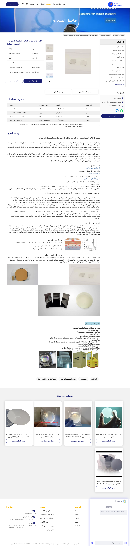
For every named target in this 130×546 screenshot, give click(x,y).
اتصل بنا (32, 4)
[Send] (92, 543)
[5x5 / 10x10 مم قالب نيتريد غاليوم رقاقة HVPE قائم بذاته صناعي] (109, 417)
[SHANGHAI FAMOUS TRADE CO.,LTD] (114, 4)
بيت (64, 4)
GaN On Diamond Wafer (47, 379)
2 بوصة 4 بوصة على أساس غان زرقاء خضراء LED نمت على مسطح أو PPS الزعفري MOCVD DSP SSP (19, 436)
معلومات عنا (57, 4)
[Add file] (125, 543)
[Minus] (92, 501)
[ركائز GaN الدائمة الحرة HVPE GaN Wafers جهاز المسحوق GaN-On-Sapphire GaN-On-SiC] (78, 417)
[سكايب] (117, 111)
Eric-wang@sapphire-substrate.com (107, 102)
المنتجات (49, 4)
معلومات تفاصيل (85, 92)
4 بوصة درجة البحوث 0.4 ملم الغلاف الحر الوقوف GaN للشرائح (47, 436)
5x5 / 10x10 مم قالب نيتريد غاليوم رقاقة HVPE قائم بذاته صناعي (109, 436)
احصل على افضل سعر (32, 81)
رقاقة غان (84, 379)
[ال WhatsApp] (121, 111)
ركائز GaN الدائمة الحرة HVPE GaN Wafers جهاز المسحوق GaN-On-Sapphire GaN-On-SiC (78, 436)
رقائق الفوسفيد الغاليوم (68, 379)
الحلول (43, 4)
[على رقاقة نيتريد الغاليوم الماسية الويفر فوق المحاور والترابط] (78, 61)
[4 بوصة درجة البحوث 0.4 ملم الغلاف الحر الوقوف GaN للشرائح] (47, 417)
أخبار (37, 4)
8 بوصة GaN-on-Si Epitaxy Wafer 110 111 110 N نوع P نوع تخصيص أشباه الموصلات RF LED (109, 483)
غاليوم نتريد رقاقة (105, 35)
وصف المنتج (58, 92)
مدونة (76, 522)
